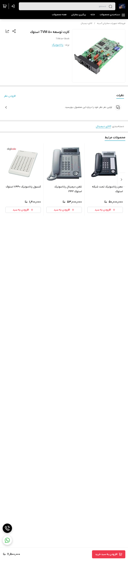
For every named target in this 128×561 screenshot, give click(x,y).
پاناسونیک (57, 44)
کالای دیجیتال (86, 23)
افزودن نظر (10, 96)
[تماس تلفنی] (7, 528)
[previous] (122, 179)
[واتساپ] (7, 540)
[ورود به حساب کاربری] (13, 6)
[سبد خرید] (5, 6)
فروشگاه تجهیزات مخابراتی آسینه (111, 23)
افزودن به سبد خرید (106, 554)
